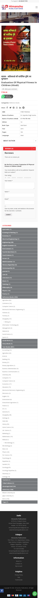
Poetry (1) (5, 294)
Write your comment (11, 89)
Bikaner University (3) (8, 493)
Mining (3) (8, 322)
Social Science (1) (7, 334)
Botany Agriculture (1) (8, 365)
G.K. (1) (4, 409)
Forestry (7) (5, 316)
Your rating (8, 175)
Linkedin (20, 107)
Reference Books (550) (10, 297)
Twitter (10, 107)
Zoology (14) (6, 477)
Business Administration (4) (10, 368)
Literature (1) (7, 278)
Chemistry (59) (6, 375)
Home (3, 17)
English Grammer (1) (9, 245)
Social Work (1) (7, 340)
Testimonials (18, 580)
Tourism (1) (6, 480)
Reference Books (12, 17)
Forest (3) (5, 258)
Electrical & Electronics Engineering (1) (13, 309)
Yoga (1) (5, 502)
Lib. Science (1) (6, 430)
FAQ (19, 577)
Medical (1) (5, 439)
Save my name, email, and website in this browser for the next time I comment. (19, 210)
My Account (18, 566)
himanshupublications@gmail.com (19, 527)
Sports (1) (5, 337)
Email (7, 199)
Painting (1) (6, 284)
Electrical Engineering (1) (10, 239)
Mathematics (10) (7, 436)
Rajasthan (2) (6, 461)
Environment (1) (7, 249)
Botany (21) (5, 362)
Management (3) (7, 328)
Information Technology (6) (10, 325)
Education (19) (6, 387)
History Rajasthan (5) (9, 265)
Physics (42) (5, 452)
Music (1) (5, 281)
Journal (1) (6, 271)
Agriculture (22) (6, 353)
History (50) (5, 424)
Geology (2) (5, 418)
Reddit (23, 107)
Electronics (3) (6, 393)
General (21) (6, 412)
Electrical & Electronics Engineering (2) (13, 390)
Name (7, 192)
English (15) (5, 396)
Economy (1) (6, 236)
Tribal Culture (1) (8, 483)
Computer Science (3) (8, 381)
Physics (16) (6, 290)
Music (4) (5, 449)
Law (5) (4, 274)
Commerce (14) (7, 303)
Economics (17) (6, 384)
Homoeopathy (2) (8, 268)
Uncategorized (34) (9, 486)
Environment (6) (7, 399)
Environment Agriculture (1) (10, 402)
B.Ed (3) (4, 356)
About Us (18, 561)
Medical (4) (5, 331)
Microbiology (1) (9, 443)
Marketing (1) (6, 433)
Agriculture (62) (6, 300)
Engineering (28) (7, 242)
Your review (9, 181)
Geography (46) (6, 415)
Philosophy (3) (7, 287)
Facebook (7, 107)
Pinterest (13, 107)
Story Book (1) (7, 344)
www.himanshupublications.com (18, 530)
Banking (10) (6, 359)
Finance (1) (5, 405)
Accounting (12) (7, 350)
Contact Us (19, 563)
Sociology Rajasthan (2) (9, 470)
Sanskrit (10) (6, 464)
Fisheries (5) (5, 312)
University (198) (7, 489)
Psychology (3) (6, 458)
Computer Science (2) (8, 306)
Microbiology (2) (7, 446)
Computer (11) (6, 378)
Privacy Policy (19, 575)
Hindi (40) (5, 421)
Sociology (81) (6, 467)
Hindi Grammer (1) (8, 261)
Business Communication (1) (10, 372)
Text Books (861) (8, 347)
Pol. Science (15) (7, 455)
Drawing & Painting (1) (10, 232)
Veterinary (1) (6, 473)
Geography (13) (6, 319)
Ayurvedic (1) (6, 229)
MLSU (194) (5, 499)
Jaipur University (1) (8, 496)
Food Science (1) (8, 255)
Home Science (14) (7, 427)
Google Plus (17, 107)
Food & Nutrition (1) (9, 252)
